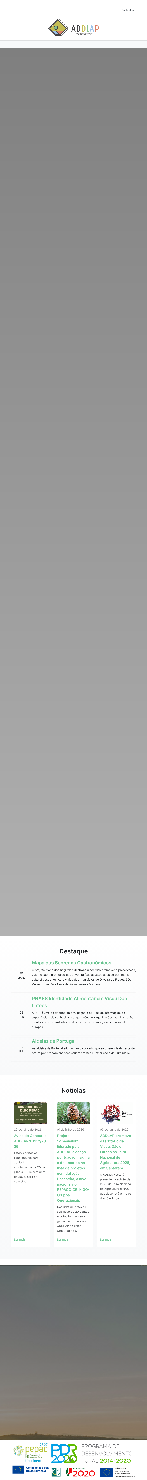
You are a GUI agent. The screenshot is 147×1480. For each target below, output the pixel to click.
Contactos (128, 9)
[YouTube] (22, 10)
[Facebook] (14, 10)
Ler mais (19, 1239)
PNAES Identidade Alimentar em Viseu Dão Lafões (79, 1002)
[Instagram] (29, 10)
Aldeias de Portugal (54, 1041)
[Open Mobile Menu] (14, 44)
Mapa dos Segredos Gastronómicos (71, 962)
